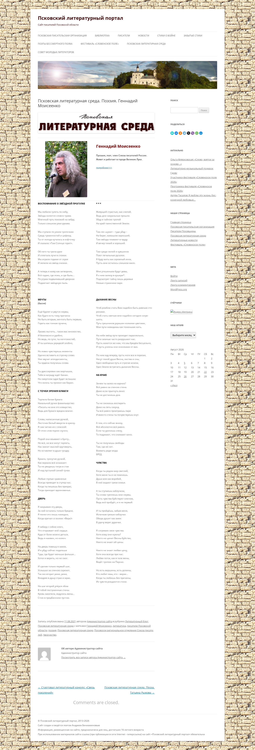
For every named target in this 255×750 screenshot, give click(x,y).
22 (205, 372)
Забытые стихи (193, 35)
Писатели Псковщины (183, 231)
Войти (174, 276)
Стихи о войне (166, 35)
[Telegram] (184, 133)
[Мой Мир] (201, 133)
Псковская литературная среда (146, 43)
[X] (188, 133)
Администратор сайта (99, 621)
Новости (143, 35)
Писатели (124, 35)
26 (185, 376)
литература (119, 626)
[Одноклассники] (180, 133)
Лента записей (178, 280)
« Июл (173, 385)
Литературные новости (184, 240)
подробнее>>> (104, 167)
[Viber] (192, 133)
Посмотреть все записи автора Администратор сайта (93, 657)
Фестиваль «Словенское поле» (100, 43)
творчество (49, 634)
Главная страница (180, 222)
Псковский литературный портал (80, 18)
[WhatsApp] (196, 133)
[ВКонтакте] (176, 133)
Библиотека (102, 35)
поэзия (52, 630)
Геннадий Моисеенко (99, 626)
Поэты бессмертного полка (55, 43)
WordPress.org (178, 289)
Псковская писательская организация (62, 35)
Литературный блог (136, 621)
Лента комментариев (182, 285)
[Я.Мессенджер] (172, 133)
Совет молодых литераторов (56, 52)
